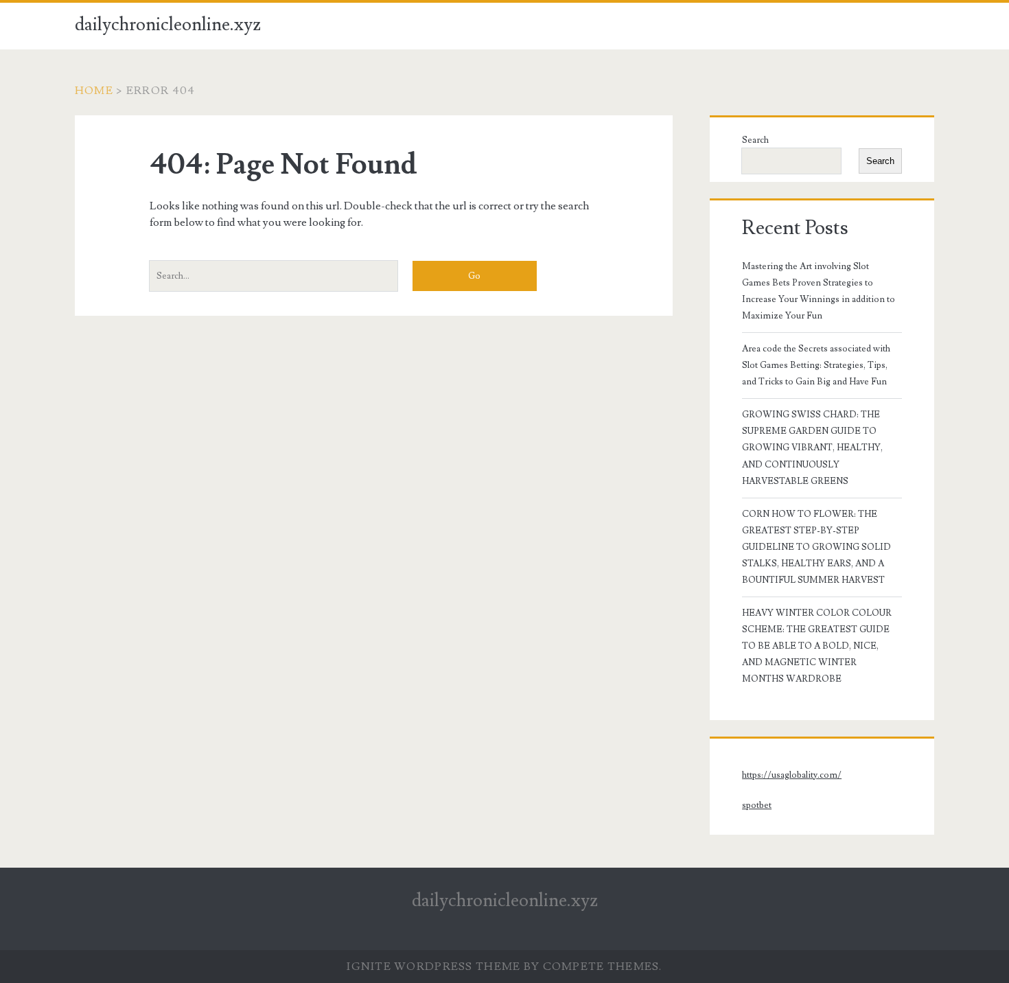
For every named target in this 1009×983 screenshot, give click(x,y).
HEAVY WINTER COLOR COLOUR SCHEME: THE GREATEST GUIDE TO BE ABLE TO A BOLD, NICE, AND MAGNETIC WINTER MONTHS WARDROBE (817, 646)
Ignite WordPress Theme (433, 966)
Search (755, 140)
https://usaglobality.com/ (792, 775)
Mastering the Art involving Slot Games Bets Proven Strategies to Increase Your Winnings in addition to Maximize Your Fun (818, 291)
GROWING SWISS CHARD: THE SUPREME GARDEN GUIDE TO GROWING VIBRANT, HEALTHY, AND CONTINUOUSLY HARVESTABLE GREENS (812, 447)
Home (94, 90)
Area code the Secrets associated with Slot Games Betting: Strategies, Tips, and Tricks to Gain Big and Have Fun (816, 365)
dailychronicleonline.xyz (168, 24)
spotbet (757, 805)
